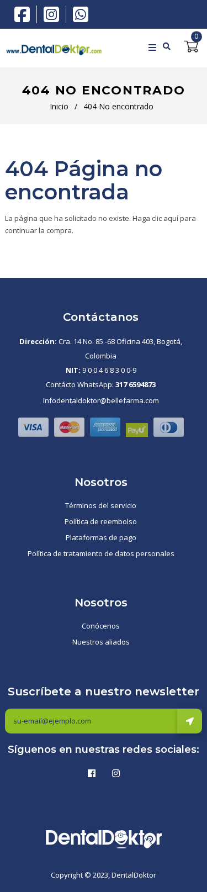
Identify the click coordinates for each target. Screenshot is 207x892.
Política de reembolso (101, 521)
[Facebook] (24, 13)
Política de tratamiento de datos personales (101, 553)
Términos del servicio (100, 505)
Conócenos (101, 626)
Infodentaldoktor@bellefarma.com (101, 400)
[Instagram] (54, 14)
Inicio (59, 106)
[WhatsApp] (80, 13)
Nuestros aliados (101, 642)
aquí (170, 218)
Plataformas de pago (101, 537)
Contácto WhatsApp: (101, 384)
